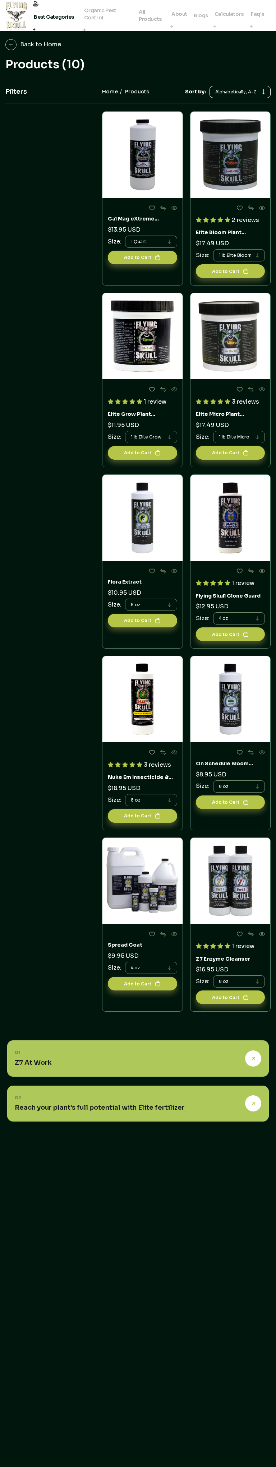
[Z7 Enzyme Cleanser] (230, 881)
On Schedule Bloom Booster (222, 764)
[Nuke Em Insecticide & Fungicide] (142, 699)
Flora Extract (125, 582)
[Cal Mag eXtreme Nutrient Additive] (142, 155)
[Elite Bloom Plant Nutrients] (230, 155)
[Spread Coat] (142, 881)
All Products (150, 15)
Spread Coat (125, 945)
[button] (214, 220)
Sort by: (195, 91)
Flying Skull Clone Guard (228, 596)
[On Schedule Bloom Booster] (230, 699)
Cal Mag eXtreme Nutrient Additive (132, 219)
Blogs (201, 15)
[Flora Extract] (142, 518)
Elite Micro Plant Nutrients (218, 414)
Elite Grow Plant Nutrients (129, 414)
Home (110, 91)
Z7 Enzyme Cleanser (223, 959)
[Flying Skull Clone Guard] (230, 518)
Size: (114, 241)
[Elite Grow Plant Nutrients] (142, 336)
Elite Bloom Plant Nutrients (219, 232)
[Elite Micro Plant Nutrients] (230, 336)
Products (137, 91)
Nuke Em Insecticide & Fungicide (138, 777)
